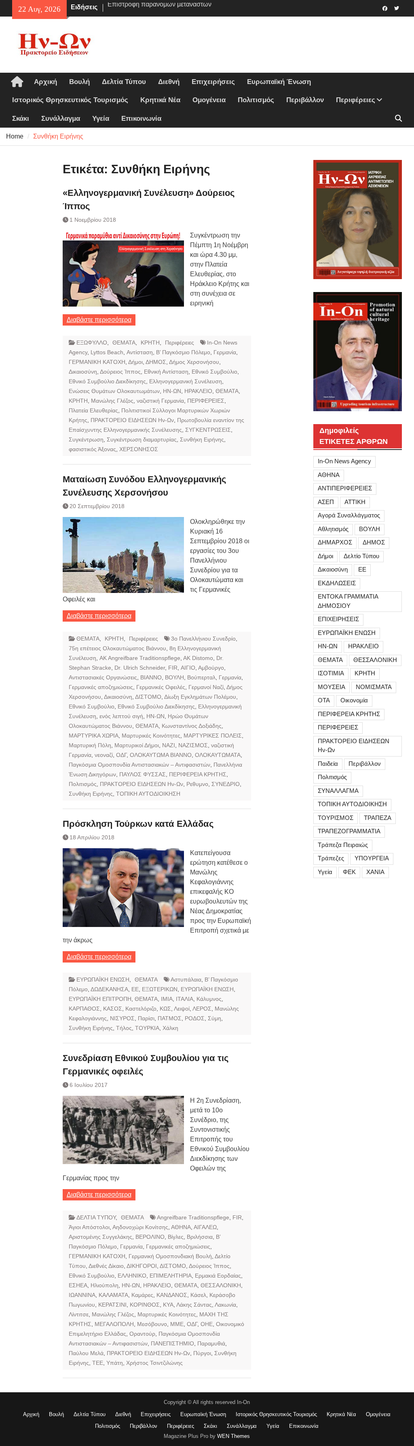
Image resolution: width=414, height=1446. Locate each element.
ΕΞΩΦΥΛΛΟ (91, 342)
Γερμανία (224, 352)
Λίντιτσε (79, 1314)
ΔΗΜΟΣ (156, 362)
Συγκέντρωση (86, 439)
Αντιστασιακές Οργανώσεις (103, 677)
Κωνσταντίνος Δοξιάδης (192, 726)
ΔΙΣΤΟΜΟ (148, 697)
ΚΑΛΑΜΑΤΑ (113, 1295)
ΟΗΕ (207, 1324)
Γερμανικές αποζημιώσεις (101, 687)
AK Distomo (198, 658)
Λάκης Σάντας (194, 1304)
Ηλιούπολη (104, 1285)
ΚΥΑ (168, 1304)
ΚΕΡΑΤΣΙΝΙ (112, 1304)
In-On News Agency (344, 461)
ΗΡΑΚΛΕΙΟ (198, 391)
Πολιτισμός (256, 100)
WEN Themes (233, 1436)
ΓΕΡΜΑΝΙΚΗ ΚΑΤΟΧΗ (97, 362)
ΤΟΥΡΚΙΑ (147, 1028)
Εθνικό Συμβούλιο (214, 371)
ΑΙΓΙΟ (188, 667)
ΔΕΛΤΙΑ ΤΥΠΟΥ (96, 1217)
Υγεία (100, 118)
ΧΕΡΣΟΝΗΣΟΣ (138, 449)
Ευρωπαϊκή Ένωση (279, 82)
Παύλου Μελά (86, 1353)
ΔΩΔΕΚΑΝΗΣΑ (109, 989)
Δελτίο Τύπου (361, 556)
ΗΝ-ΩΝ (172, 391)
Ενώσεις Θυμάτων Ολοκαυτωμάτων (114, 391)
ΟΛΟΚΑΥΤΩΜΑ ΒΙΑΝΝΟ (161, 755)
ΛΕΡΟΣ (201, 1008)
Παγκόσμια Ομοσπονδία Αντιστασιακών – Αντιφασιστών (139, 764)
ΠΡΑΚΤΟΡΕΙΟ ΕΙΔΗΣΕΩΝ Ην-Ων (132, 420)
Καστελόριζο (140, 1008)
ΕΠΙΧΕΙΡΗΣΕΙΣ (338, 619)
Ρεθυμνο (197, 784)
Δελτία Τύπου (124, 82)
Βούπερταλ (201, 677)
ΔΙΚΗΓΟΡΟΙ (142, 1266)
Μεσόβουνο (152, 1324)
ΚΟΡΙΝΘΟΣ (145, 1304)
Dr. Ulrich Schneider (139, 667)
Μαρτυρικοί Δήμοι (136, 745)
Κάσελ (198, 1295)
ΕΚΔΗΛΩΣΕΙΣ (337, 583)
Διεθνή (169, 82)
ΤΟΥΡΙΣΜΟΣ (335, 817)
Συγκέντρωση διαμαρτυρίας (142, 439)
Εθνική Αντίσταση (166, 371)
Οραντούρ (142, 1333)
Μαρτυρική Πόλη (90, 745)
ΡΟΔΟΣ (195, 1018)
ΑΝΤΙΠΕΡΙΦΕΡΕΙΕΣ (345, 488)
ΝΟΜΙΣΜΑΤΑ (374, 686)
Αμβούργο (211, 667)
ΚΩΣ (165, 1008)
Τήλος (124, 1028)
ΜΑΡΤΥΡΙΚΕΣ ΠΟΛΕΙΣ (213, 735)
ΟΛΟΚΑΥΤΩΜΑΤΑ (218, 755)
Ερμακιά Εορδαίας (218, 1275)
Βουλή (79, 82)
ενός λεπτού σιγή (121, 716)
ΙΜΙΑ (167, 999)
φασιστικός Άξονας (92, 449)
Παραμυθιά (211, 1343)
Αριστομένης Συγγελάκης (100, 1237)
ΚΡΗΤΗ (150, 342)
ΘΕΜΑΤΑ (123, 342)
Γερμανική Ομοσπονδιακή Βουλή (170, 1256)
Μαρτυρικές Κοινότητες (151, 735)
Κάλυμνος (209, 999)
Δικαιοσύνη (83, 371)
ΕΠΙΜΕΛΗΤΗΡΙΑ (171, 1275)
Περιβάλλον (305, 100)
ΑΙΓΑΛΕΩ (205, 1227)
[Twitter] (397, 7)
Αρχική (45, 82)
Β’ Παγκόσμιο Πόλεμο (183, 352)
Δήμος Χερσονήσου (194, 362)
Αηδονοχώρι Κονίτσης (140, 1227)
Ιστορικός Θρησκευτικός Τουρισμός (70, 100)
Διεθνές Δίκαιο (106, 1266)
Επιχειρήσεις (213, 82)
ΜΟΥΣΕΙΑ (331, 686)
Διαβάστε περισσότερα (99, 319)
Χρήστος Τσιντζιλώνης (154, 1363)
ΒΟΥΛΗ (174, 677)
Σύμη (214, 1018)
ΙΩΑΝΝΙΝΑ (82, 1295)
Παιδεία (328, 763)
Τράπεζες (331, 858)
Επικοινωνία (141, 118)
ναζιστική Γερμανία (160, 400)
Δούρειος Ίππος (120, 371)
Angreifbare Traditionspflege (193, 1217)
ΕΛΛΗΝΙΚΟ (132, 1275)
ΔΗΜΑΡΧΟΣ (335, 542)
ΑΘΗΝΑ (181, 1227)
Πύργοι (202, 1353)
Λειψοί (182, 1008)
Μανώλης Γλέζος (112, 400)
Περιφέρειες (355, 100)
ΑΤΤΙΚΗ (354, 501)
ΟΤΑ (324, 700)
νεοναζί (104, 755)
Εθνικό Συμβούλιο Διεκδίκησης (107, 381)
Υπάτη (114, 1363)
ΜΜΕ (177, 1324)
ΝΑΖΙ (168, 745)
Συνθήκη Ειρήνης (202, 439)
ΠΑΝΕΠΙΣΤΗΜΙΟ (172, 1343)
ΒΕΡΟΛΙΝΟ (150, 1237)
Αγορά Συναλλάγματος (349, 515)
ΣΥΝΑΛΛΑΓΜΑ (338, 790)
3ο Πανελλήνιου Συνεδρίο (203, 638)
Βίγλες (176, 1237)
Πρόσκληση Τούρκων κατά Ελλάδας (138, 824)
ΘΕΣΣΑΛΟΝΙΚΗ (221, 1285)
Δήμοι (135, 362)
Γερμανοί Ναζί (206, 687)
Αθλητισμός (333, 528)
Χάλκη (170, 1028)
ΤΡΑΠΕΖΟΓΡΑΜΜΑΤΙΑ (349, 831)
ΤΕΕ (97, 1363)
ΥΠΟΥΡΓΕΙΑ (372, 858)
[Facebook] (385, 7)
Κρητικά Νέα (160, 100)
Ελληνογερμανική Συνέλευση (185, 381)
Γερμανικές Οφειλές (160, 687)
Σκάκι (20, 118)
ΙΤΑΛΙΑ (184, 999)
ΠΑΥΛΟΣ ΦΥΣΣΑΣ (142, 774)
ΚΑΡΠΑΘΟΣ (84, 1008)
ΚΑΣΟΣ (112, 1008)
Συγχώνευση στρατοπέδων (146, 7)
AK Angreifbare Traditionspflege (139, 658)
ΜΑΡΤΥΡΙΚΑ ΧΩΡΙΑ (93, 735)
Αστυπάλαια (186, 979)
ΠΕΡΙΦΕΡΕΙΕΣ (205, 400)
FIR (172, 667)
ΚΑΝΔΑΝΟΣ (171, 1295)
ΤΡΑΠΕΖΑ (377, 817)
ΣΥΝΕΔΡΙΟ (225, 784)
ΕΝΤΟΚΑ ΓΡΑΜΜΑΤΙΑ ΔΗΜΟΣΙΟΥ (348, 601)
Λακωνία (225, 1304)
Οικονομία (354, 700)
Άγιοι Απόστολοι (89, 1227)
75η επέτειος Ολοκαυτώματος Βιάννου (117, 648)
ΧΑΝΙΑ (375, 871)
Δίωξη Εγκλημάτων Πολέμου (200, 697)
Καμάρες (142, 1295)
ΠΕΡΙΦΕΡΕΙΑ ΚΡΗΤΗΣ (197, 774)
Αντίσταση (140, 352)
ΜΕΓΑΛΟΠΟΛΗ (114, 1324)
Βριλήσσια (200, 1237)
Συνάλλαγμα (60, 118)
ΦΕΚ (349, 871)
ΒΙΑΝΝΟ (151, 677)
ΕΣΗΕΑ (78, 1285)
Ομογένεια (209, 100)
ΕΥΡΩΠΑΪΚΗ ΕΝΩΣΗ (102, 979)
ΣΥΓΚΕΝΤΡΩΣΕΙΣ (208, 430)
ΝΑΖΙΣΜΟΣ (193, 745)
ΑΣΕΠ (326, 501)
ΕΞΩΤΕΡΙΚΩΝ (159, 989)
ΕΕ (135, 989)
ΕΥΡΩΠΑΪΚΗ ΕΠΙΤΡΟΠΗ (100, 999)
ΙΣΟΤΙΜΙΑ (331, 673)
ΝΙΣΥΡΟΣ (122, 1018)
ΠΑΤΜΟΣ (170, 1018)
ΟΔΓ (121, 755)
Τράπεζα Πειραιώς (343, 844)
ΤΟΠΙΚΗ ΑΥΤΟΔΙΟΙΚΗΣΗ (148, 793)
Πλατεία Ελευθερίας (93, 410)
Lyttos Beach (107, 352)
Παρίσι (146, 1018)
